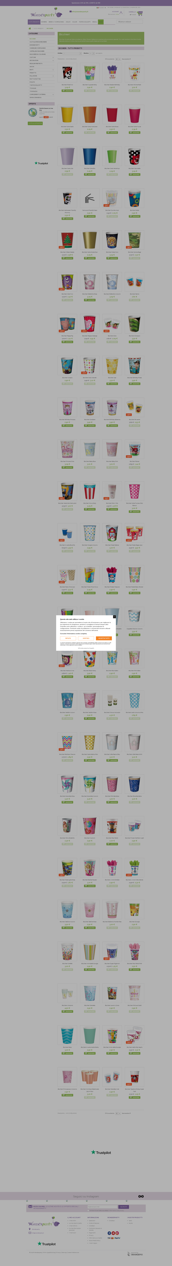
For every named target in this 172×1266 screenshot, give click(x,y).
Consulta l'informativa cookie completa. (73, 633)
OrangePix (91, 648)
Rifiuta (68, 638)
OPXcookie (80, 648)
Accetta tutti (103, 638)
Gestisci (86, 638)
